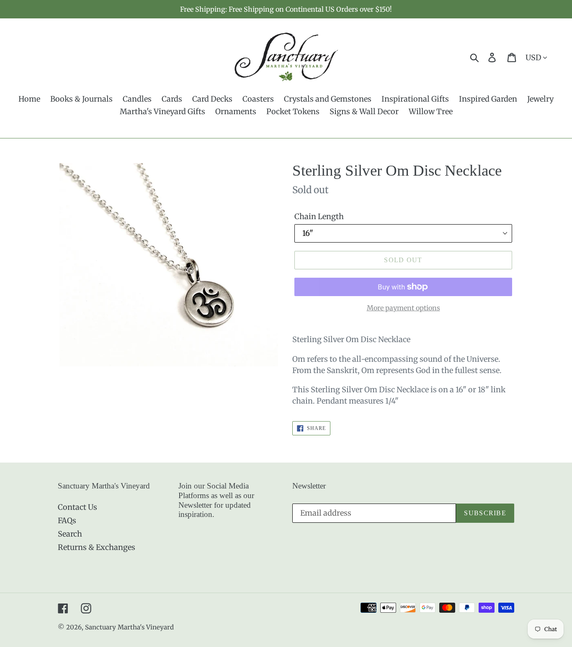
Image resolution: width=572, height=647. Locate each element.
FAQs (67, 520)
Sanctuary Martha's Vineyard (129, 627)
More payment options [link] (403, 308)
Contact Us (77, 507)
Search (70, 534)
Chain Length (319, 216)
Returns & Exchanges (96, 547)
